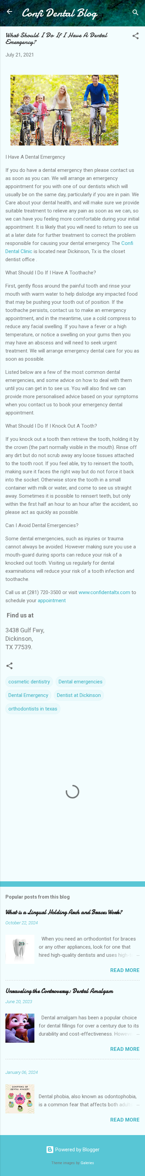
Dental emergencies (81, 682)
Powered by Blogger (76, 1150)
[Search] (136, 13)
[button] (136, 37)
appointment (51, 600)
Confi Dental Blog (59, 13)
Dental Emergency (28, 695)
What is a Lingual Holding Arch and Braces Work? (63, 912)
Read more (125, 970)
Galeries (87, 1163)
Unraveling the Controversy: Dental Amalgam (59, 991)
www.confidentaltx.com (104, 592)
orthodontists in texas (32, 709)
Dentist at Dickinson (79, 695)
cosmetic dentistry (29, 682)
